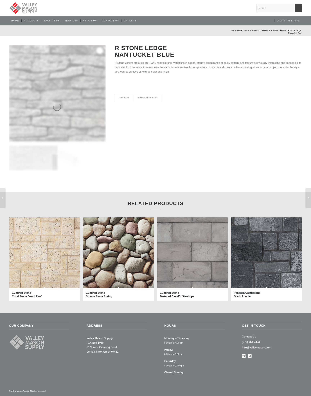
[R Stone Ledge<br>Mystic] (3, 198)
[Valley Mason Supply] (23, 8)
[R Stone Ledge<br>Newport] (308, 198)
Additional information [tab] (147, 97)
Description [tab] (124, 97)
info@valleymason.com (256, 347)
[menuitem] (15, 20)
